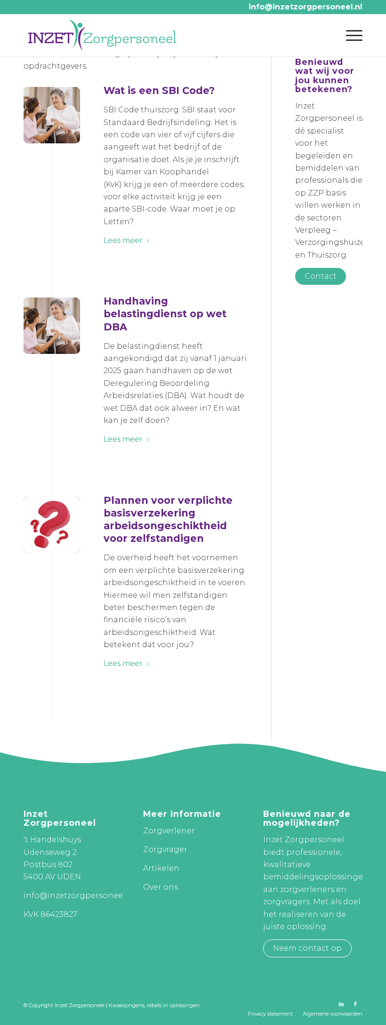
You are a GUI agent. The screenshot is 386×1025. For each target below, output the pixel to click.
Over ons (160, 887)
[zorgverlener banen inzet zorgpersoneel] (52, 115)
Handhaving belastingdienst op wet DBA (165, 314)
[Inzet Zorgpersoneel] (102, 35)
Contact (321, 276)
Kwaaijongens (127, 1005)
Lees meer (123, 240)
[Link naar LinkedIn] (341, 1004)
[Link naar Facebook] (355, 1004)
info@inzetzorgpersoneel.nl (305, 6)
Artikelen (161, 868)
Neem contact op (307, 948)
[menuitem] (349, 35)
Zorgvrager (165, 849)
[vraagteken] (52, 525)
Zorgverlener (169, 830)
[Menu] (349, 35)
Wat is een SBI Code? (159, 90)
